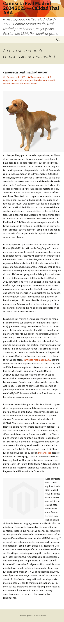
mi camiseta (44, 452)
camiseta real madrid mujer (25, 72)
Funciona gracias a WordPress (32, 615)
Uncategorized (37, 77)
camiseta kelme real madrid (43, 80)
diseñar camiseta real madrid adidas (20, 83)
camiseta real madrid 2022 (37, 359)
